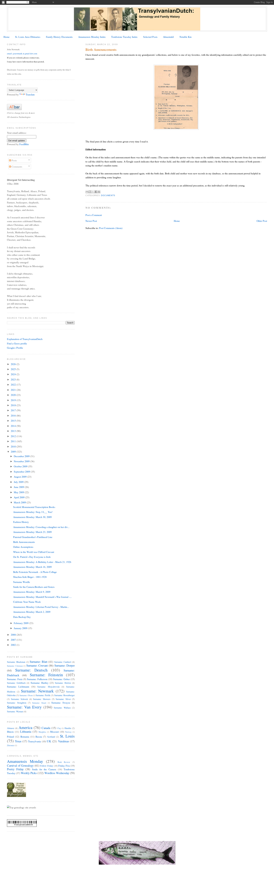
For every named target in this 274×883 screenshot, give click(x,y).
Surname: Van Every (24, 707)
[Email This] (86, 191)
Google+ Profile (15, 347)
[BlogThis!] (89, 191)
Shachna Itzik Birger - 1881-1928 (30, 576)
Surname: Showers (42, 699)
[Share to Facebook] (96, 191)
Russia (39, 736)
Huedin (68, 728)
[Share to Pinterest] (99, 191)
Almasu (10, 728)
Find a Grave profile (17, 343)
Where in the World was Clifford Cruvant (33, 552)
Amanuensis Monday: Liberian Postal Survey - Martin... (41, 606)
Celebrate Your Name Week (27, 601)
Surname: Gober (61, 679)
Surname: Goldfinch (16, 682)
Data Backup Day (22, 616)
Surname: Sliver (63, 699)
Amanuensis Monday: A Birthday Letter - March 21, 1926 (42, 562)
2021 (13, 389)
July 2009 (19, 481)
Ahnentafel (168, 36)
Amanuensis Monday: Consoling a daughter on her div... (41, 527)
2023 (13, 379)
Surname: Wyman (15, 711)
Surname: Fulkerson (37, 679)
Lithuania (25, 731)
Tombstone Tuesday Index (124, 36)
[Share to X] (93, 191)
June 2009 (19, 487)
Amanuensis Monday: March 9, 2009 (31, 591)
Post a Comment (93, 215)
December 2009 (22, 456)
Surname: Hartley (40, 682)
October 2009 (21, 466)
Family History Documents (59, 36)
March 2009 (20, 502)
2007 (13, 639)
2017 (13, 410)
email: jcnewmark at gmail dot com (22, 53)
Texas (18, 741)
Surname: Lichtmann (18, 686)
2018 (13, 405)
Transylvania (34, 741)
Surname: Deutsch (31, 670)
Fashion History (21, 522)
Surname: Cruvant (37, 665)
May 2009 (19, 492)
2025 (13, 369)
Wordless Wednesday (56, 773)
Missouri (54, 731)
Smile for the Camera (44, 769)
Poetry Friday (15, 769)
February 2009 (21, 623)
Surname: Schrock (19, 699)
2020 (13, 394)
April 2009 (19, 497)
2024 (13, 374)
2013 (13, 431)
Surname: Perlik (43, 695)
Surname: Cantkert (62, 661)
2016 (13, 415)
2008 (13, 634)
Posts (14, 160)
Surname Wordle (21, 582)
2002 (13, 644)
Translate (30, 94)
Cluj (59, 728)
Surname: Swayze (60, 702)
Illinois (10, 731)
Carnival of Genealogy (20, 765)
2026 (13, 364)
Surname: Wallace (62, 707)
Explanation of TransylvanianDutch (24, 339)
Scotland (51, 736)
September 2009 (22, 471)
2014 (13, 425)
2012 (13, 436)
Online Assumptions (23, 546)
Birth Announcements (24, 542)
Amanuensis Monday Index (92, 36)
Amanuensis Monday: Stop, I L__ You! (32, 512)
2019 (13, 400)
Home (6, 36)
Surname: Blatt (38, 662)
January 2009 (21, 628)
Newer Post (91, 220)
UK (49, 741)
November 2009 (22, 461)
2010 (13, 446)
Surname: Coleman (15, 666)
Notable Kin (185, 36)
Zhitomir (10, 745)
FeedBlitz (24, 144)
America (25, 727)
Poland (10, 736)
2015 (13, 420)
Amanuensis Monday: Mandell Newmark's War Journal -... (42, 596)
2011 (13, 441)
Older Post (262, 220)
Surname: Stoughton (16, 702)
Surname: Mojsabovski (48, 686)
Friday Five (64, 765)
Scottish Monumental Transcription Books (34, 507)
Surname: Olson (26, 695)
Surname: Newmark (37, 691)
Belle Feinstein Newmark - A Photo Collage (35, 572)
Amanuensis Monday (25, 761)
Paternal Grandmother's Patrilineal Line (32, 537)
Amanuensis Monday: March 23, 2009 (32, 532)
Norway (68, 732)
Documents (108, 195)
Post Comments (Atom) (110, 228)
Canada (46, 728)
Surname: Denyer (64, 665)
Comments (16, 166)
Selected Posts (150, 36)
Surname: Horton (63, 682)
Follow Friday (46, 765)
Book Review (64, 762)
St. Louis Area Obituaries (27, 36)
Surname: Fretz (14, 679)
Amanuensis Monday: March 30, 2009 (32, 517)
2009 (13, 451)
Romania (24, 736)
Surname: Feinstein (46, 674)
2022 (13, 384)
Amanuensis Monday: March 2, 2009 (31, 611)
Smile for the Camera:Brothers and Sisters (34, 586)
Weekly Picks (29, 773)
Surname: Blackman (16, 661)
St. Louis (67, 736)
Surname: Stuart (39, 703)
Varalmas (63, 741)
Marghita (42, 732)
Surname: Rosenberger (64, 695)
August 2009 (20, 476)
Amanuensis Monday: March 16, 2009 (32, 566)
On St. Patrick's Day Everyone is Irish (32, 556)
